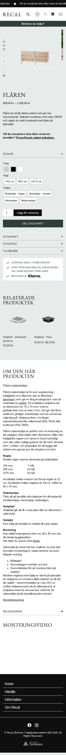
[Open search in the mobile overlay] (28, 14)
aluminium (9, 399)
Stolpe (6, 187)
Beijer (37, 540)
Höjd (5, 175)
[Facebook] (29, 725)
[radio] (6, 169)
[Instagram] (37, 725)
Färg (6, 163)
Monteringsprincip (13, 599)
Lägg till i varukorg (27, 212)
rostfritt (22, 403)
